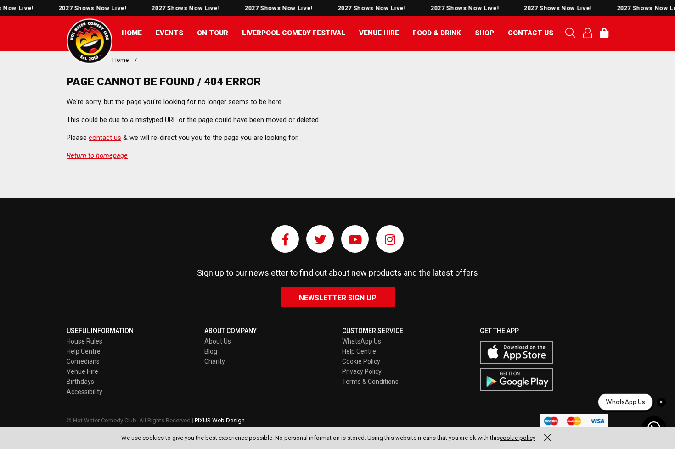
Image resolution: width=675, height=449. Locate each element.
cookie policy (517, 437)
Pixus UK (89, 41)
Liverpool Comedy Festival (293, 33)
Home (132, 33)
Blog (210, 351)
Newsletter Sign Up (338, 298)
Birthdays (80, 381)
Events (169, 33)
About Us (217, 341)
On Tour (212, 33)
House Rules (84, 341)
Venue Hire (379, 33)
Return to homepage (97, 155)
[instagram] (390, 239)
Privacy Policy (362, 371)
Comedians (83, 361)
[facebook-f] (285, 239)
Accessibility (84, 391)
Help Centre (84, 351)
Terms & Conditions (370, 381)
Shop (484, 33)
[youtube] (355, 239)
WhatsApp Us (361, 341)
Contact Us (530, 33)
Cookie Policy (361, 361)
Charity (214, 361)
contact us (105, 137)
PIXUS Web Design (220, 420)
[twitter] (320, 239)
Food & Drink (437, 33)
